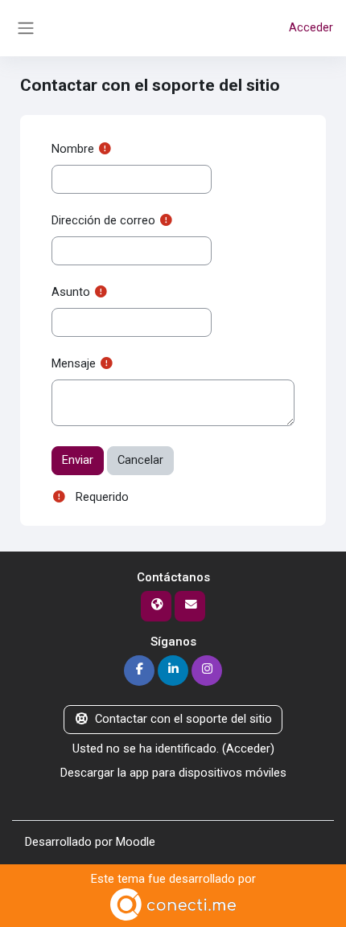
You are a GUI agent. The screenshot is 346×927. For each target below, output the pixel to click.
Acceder (311, 27)
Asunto (70, 292)
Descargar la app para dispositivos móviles (173, 772)
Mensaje (73, 363)
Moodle (135, 842)
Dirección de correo (103, 220)
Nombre (72, 149)
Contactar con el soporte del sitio (183, 719)
